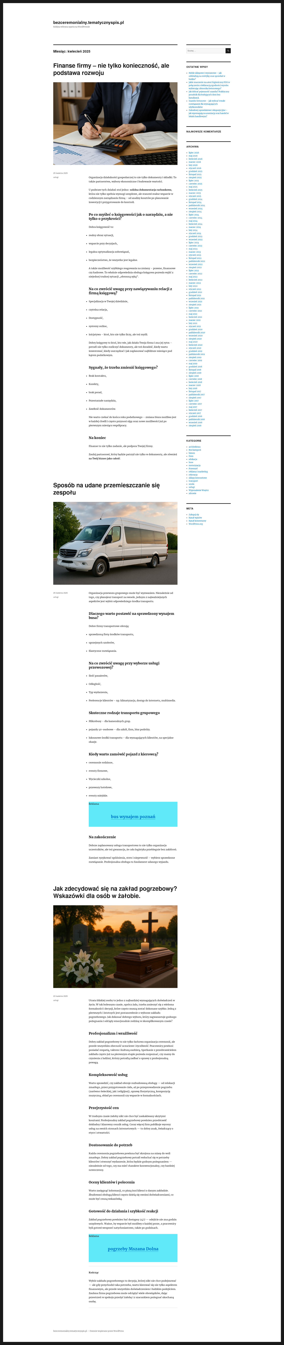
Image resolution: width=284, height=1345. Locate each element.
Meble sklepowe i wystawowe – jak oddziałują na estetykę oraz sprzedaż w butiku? (207, 76)
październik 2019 (197, 354)
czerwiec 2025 (195, 184)
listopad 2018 (195, 370)
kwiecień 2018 (195, 382)
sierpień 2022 (195, 267)
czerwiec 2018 (195, 379)
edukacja (193, 459)
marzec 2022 (195, 283)
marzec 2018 (195, 385)
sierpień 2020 (195, 339)
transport (193, 481)
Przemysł (193, 468)
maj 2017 (193, 407)
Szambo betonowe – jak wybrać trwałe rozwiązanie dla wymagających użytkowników (207, 104)
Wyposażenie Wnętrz (199, 490)
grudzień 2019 (195, 351)
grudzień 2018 (195, 366)
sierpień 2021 (195, 304)
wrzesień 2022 (195, 264)
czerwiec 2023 (195, 246)
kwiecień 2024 (195, 224)
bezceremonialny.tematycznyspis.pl (88, 22)
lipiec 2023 (194, 242)
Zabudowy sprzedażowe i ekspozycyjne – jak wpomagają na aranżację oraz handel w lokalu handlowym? (209, 113)
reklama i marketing (198, 471)
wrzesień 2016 (195, 422)
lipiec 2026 (194, 152)
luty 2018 (193, 388)
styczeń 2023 (195, 255)
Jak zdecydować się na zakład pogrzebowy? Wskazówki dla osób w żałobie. (115, 892)
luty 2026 (193, 165)
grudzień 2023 (195, 236)
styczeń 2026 (195, 168)
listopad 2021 (195, 295)
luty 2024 (193, 230)
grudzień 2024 (195, 199)
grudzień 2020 (195, 329)
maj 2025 (193, 187)
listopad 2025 (195, 174)
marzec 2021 (195, 320)
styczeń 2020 (195, 348)
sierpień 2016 (195, 425)
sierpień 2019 (195, 357)
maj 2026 (193, 156)
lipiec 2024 (194, 215)
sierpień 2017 (195, 397)
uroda (191, 484)
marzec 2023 (195, 252)
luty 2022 (193, 286)
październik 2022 (197, 261)
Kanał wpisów (195, 518)
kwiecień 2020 (195, 345)
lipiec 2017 (194, 401)
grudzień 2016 (195, 416)
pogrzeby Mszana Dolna (133, 1249)
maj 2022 (193, 277)
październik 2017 (197, 394)
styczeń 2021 (195, 326)
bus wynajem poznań (133, 816)
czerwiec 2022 (195, 273)
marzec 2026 (195, 162)
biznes (192, 453)
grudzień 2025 (195, 171)
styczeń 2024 (195, 233)
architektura (194, 447)
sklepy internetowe (198, 478)
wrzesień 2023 (195, 239)
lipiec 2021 (194, 308)
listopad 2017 (195, 391)
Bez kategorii (195, 450)
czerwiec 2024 (195, 218)
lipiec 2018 (194, 376)
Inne (191, 462)
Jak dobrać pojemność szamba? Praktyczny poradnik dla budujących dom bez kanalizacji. (209, 94)
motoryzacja (194, 465)
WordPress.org (196, 524)
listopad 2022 (195, 258)
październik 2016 (197, 419)
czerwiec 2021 (195, 311)
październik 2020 (197, 332)
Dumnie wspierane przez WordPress (107, 1331)
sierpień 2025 (195, 177)
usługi (55, 177)
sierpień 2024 (195, 211)
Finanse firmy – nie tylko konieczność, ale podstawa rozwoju (111, 69)
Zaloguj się (194, 514)
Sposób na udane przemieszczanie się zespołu (106, 488)
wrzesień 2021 (195, 301)
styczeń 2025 (195, 196)
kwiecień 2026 (195, 159)
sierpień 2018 (195, 373)
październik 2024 (197, 205)
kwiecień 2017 (195, 410)
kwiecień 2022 (195, 280)
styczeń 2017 (195, 413)
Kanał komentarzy (197, 521)
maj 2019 (193, 363)
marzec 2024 (195, 227)
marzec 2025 (195, 193)
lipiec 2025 (194, 180)
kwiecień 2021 (195, 317)
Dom (191, 456)
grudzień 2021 (195, 292)
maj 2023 (193, 249)
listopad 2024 (195, 202)
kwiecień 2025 (195, 190)
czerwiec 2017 (195, 404)
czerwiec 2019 (195, 360)
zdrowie (192, 493)
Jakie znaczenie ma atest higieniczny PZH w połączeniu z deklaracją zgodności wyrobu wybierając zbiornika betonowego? (209, 85)
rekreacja (193, 475)
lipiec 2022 (194, 270)
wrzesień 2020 (195, 335)
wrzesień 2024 (195, 208)
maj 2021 (193, 314)
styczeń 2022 (195, 289)
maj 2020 (193, 342)
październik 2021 (197, 298)
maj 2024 (193, 221)
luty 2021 (193, 323)
